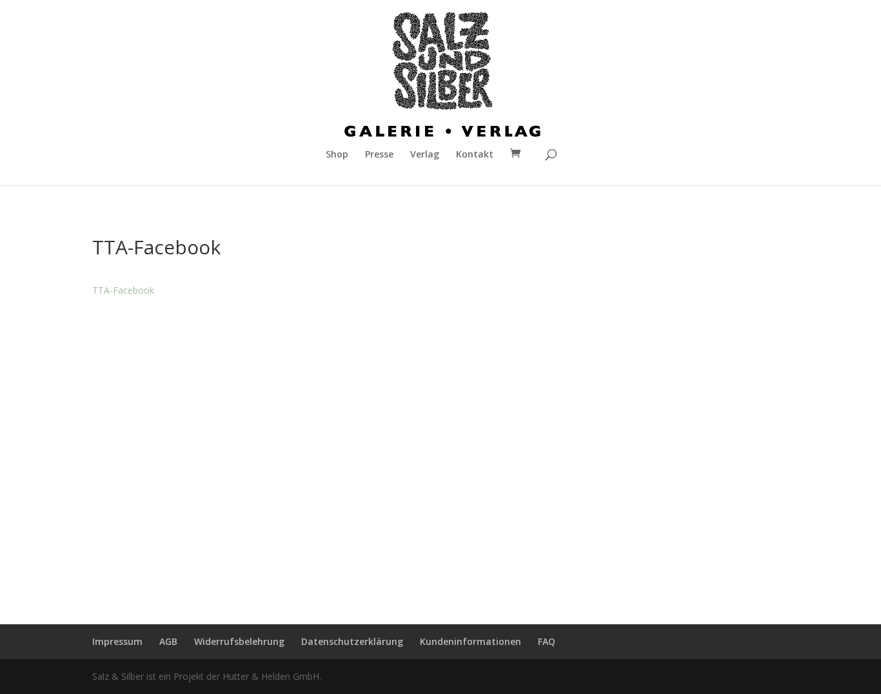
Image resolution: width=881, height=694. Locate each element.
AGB (168, 641)
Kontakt (474, 155)
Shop (337, 155)
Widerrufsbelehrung (239, 641)
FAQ (546, 641)
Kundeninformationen (470, 641)
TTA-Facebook (123, 290)
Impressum (117, 641)
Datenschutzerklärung (352, 641)
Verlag (424, 155)
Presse (379, 155)
